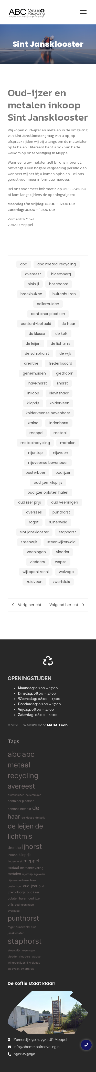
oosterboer (15, 886)
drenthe (14, 847)
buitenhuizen (16, 795)
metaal (13, 867)
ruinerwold (23, 927)
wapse (36, 956)
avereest (21, 786)
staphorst (25, 941)
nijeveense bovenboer (22, 880)
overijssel (14, 910)
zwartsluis (27, 968)
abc (14, 754)
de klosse (28, 817)
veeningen (28, 950)
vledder (13, 956)
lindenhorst (15, 861)
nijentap (27, 874)
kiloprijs (25, 854)
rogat (11, 927)
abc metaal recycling (23, 765)
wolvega (34, 962)
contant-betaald (19, 809)
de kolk (40, 817)
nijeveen (39, 874)
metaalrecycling (31, 868)
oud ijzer (30, 886)
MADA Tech (57, 725)
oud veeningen (24, 904)
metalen (14, 873)
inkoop (12, 855)
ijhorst (32, 846)
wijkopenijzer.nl (18, 962)
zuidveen (13, 968)
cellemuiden (33, 795)
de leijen (21, 826)
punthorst (23, 918)
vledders (24, 956)
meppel (31, 860)
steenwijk (14, 950)
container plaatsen (21, 801)
